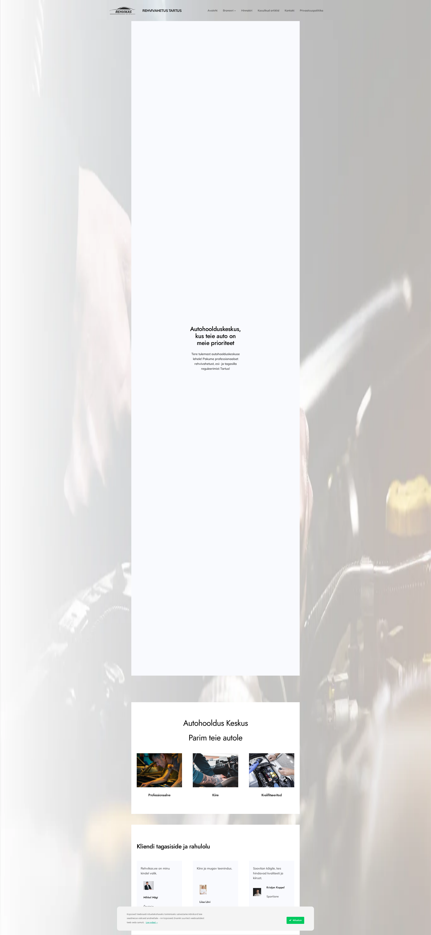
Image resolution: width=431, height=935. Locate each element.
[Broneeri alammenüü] (235, 10)
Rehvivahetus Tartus (161, 10)
